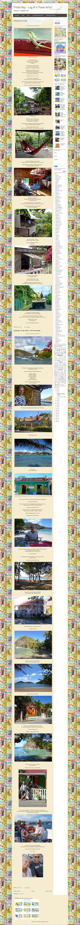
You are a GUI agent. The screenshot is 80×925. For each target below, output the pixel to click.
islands (56, 264)
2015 (57, 388)
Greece (56, 249)
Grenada (57, 250)
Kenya (56, 267)
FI (55, 233)
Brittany (56, 199)
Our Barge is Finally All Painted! (62, 139)
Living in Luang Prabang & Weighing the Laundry (63, 127)
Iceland (56, 256)
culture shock (57, 224)
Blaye (56, 192)
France (56, 240)
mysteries (57, 295)
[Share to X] (27, 327)
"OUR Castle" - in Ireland (63, 144)
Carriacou (57, 211)
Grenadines (57, 252)
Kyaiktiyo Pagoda (58, 270)
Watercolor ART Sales (50, 15)
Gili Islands (57, 245)
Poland (56, 303)
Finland (56, 235)
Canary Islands (58, 208)
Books (28, 15)
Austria (56, 180)
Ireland (56, 263)
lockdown (56, 371)
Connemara (64, 357)
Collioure (57, 218)
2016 (57, 408)
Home (32, 891)
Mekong (56, 285)
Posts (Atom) (21, 893)
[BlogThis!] (25, 327)
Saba (56, 310)
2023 (57, 420)
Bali (56, 183)
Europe (56, 231)
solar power (57, 320)
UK (56, 337)
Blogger (47, 921)
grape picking (57, 247)
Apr (57, 400)
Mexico (56, 288)
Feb (57, 391)
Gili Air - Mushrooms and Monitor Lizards (62, 94)
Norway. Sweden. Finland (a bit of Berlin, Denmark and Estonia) (60, 115)
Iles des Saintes (58, 259)
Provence (57, 305)
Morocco (57, 291)
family (56, 232)
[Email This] (24, 327)
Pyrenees (57, 307)
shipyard (57, 317)
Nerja (56, 296)
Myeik (56, 293)
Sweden (56, 326)
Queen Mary (57, 309)
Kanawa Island (58, 266)
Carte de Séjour (57, 356)
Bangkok (57, 187)
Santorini (57, 313)
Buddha (56, 200)
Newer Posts (17, 891)
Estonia (56, 229)
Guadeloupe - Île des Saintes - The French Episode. (27, 331)
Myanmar (57, 292)
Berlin (56, 189)
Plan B (56, 302)
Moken (56, 289)
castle (56, 214)
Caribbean (57, 210)
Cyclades (57, 225)
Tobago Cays (57, 331)
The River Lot (57, 330)
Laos (56, 275)
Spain (56, 323)
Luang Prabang (58, 282)
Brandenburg (57, 197)
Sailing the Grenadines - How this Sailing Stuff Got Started (62, 133)
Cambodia (57, 204)
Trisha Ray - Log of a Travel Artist (33, 7)
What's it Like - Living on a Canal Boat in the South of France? (63, 88)
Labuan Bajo (57, 271)
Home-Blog (16, 15)
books (56, 194)
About (23, 15)
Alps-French (57, 176)
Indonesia (57, 261)
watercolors (56, 384)
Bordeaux (57, 196)
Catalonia (57, 215)
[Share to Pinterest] (29, 327)
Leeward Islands (58, 277)
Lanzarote (57, 274)
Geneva (56, 242)
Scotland (57, 316)
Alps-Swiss (57, 178)
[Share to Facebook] (28, 327)
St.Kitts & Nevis (58, 324)
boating (56, 193)
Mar (57, 398)
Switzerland (57, 327)
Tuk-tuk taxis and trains (59, 335)
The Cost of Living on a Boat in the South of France (62, 100)
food (56, 239)
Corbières (57, 221)
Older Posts (49, 891)
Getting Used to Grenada (20, 21)
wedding (57, 341)
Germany (57, 243)
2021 (57, 416)
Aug (57, 405)
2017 (57, 410)
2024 (57, 421)
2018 (57, 412)
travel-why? (57, 334)
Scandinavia (57, 314)
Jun (57, 402)
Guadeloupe (57, 253)
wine (56, 342)
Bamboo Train (58, 186)
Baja (56, 182)
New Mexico (57, 298)
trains (55, 382)
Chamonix (57, 217)
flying (56, 238)
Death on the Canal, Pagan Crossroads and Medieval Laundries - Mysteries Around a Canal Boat (60, 107)
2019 (57, 413)
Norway (56, 300)
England (56, 228)
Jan (57, 390)
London (56, 281)
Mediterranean (58, 284)
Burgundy (57, 201)
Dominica (57, 226)
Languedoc (60, 369)
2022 (57, 418)
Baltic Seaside (58, 185)
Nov (57, 406)
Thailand (57, 328)
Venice (56, 338)
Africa (56, 175)
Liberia (56, 278)
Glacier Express (58, 246)
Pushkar (56, 306)
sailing (56, 312)
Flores (56, 236)
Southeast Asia (58, 321)
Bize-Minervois (58, 190)
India (56, 260)
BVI (56, 203)
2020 (57, 415)
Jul (57, 403)
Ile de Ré (57, 257)
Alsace (56, 179)
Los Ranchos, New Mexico (37, 15)
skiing (56, 319)
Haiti (56, 254)
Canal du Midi (57, 207)
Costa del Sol (57, 222)
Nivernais (57, 299)
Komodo (57, 268)
